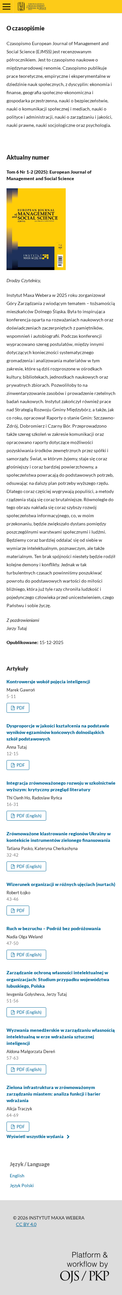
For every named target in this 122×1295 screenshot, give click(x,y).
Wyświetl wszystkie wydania (35, 1136)
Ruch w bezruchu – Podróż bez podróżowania (54, 928)
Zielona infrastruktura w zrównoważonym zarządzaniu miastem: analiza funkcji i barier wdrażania (54, 1093)
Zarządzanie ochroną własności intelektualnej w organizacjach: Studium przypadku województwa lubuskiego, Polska (58, 979)
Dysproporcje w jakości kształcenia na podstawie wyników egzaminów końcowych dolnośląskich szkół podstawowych (58, 732)
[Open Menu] (6, 6)
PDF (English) (29, 815)
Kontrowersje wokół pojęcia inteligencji (48, 681)
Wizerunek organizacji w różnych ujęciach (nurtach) (61, 884)
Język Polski (22, 1185)
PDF (20, 707)
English (17, 1175)
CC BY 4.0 (26, 1224)
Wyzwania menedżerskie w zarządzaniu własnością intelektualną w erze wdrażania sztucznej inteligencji (61, 1036)
